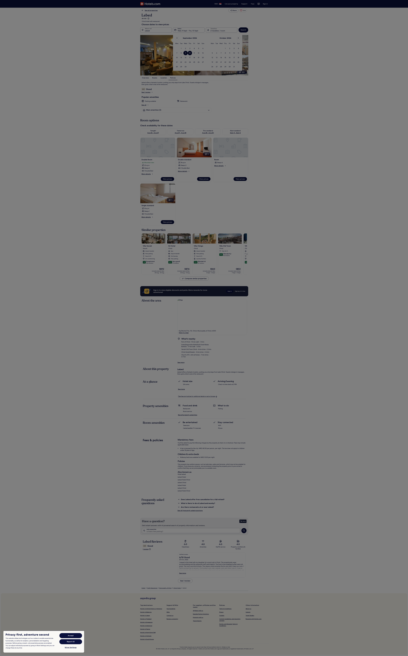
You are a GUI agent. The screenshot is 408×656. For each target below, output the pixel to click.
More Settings (70, 647)
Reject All (71, 642)
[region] (43, 642)
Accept (71, 636)
